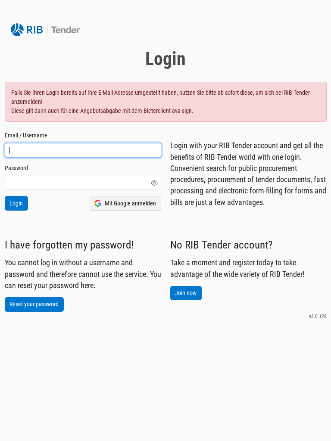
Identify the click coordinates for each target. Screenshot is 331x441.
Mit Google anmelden (130, 203)
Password (16, 168)
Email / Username (26, 135)
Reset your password (34, 304)
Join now (186, 292)
